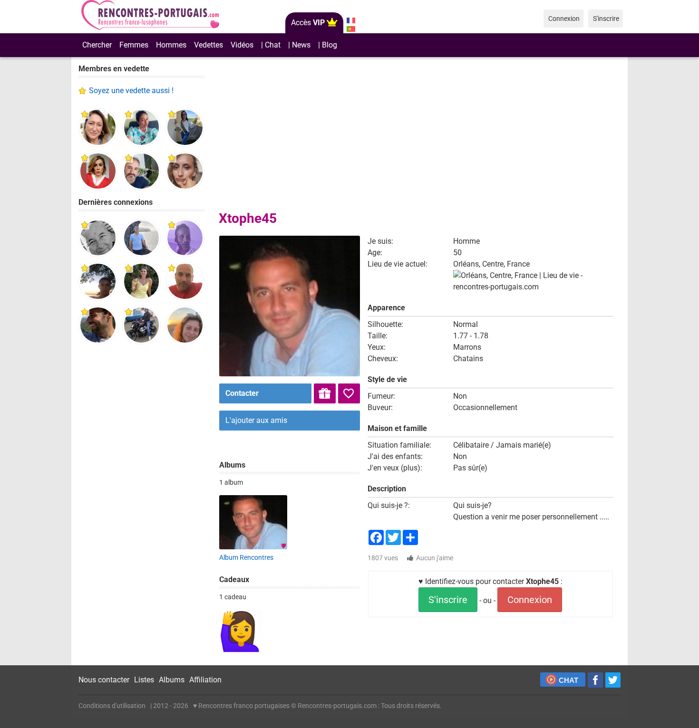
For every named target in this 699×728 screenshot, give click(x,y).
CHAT (568, 680)
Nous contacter (103, 679)
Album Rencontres (246, 557)
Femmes (133, 44)
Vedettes (208, 44)
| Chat (271, 44)
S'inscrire (447, 599)
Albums (171, 679)
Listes (144, 679)
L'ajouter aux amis (256, 420)
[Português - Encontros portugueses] (350, 29)
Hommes (171, 44)
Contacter (242, 393)
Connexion (529, 599)
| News (299, 44)
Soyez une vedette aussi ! (131, 90)
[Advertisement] (141, 499)
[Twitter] (613, 680)
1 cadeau (232, 597)
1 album (231, 482)
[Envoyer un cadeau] (324, 393)
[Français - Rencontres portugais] (350, 20)
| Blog (327, 44)
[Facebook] (595, 680)
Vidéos (242, 44)
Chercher (97, 44)
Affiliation (205, 679)
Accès (308, 22)
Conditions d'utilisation (112, 705)
